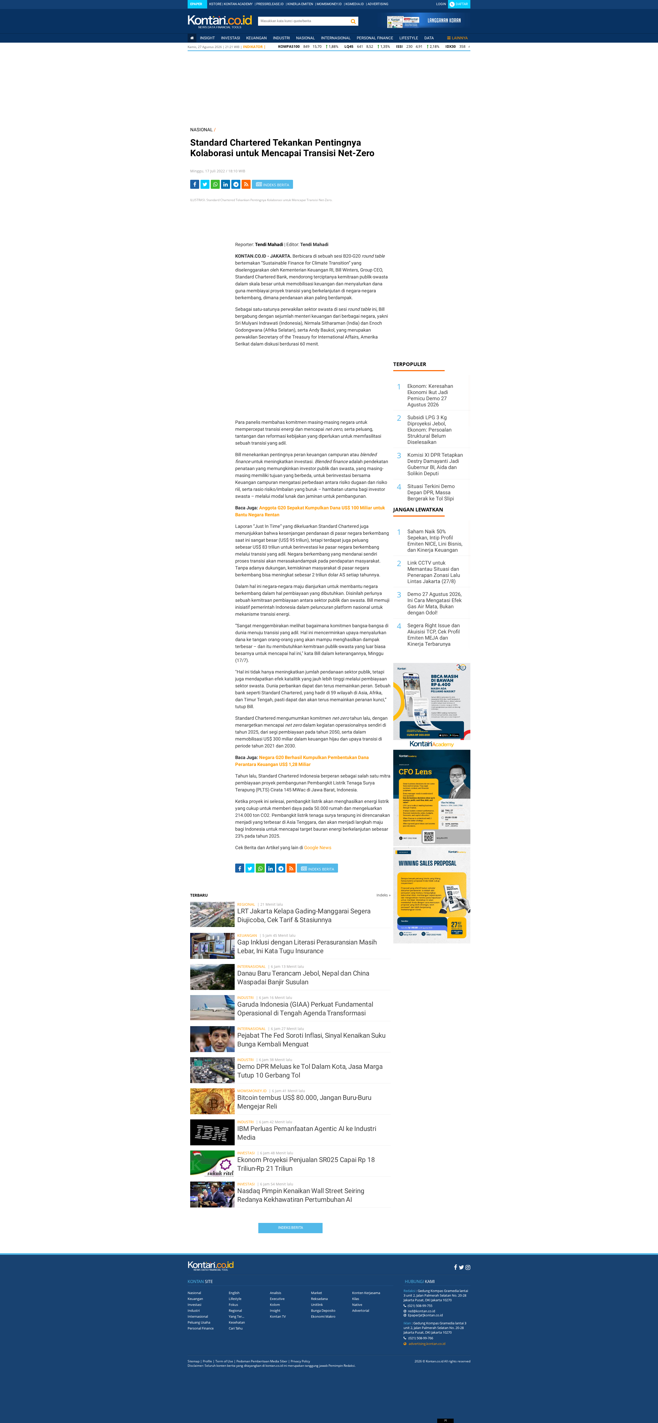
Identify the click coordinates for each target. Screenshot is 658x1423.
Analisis (275, 1292)
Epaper (196, 4)
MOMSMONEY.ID (329, 4)
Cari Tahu (236, 1328)
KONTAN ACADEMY (238, 4)
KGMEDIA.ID (354, 4)
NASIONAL (201, 129)
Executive (277, 1298)
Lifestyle (408, 38)
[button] (353, 21)
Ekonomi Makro (323, 1316)
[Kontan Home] (192, 38)
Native (357, 1304)
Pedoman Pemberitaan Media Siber (261, 1361)
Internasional (336, 38)
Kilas (355, 1298)
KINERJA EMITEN (300, 4)
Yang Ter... (236, 1316)
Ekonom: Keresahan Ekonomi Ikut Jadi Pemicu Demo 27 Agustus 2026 (430, 395)
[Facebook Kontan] (455, 1267)
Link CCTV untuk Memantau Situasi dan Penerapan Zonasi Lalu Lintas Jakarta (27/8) (433, 572)
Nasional (305, 38)
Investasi (230, 38)
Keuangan (256, 38)
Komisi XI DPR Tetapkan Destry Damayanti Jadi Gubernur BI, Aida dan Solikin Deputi (435, 464)
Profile (207, 1361)
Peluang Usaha (199, 1322)
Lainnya (460, 38)
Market (316, 1292)
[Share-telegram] (235, 184)
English (234, 1292)
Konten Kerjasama (366, 1292)
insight (207, 38)
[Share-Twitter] (204, 184)
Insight (275, 1310)
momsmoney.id (252, 1090)
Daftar (462, 4)
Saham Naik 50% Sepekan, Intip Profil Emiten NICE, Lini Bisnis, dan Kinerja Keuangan (434, 540)
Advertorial (360, 1310)
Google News (317, 847)
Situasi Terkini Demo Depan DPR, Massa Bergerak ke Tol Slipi (431, 492)
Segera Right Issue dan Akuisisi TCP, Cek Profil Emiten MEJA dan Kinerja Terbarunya (433, 634)
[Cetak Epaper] (423, 26)
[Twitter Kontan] (461, 1267)
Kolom (275, 1304)
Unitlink (317, 1304)
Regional (246, 904)
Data (429, 38)
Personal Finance (375, 38)
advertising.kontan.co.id (425, 1343)
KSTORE (215, 4)
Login (441, 4)
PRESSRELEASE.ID (270, 4)
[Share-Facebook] (194, 184)
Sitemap (193, 1361)
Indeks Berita (290, 1227)
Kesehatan (237, 1322)
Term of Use (224, 1361)
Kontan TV (278, 1316)
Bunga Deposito (323, 1310)
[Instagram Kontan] (467, 1267)
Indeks (384, 895)
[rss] (246, 184)
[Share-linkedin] (225, 184)
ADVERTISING (378, 4)
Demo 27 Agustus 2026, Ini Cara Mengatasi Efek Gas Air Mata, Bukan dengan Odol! (434, 603)
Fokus (233, 1304)
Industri (281, 38)
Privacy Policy (300, 1361)
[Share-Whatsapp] (215, 184)
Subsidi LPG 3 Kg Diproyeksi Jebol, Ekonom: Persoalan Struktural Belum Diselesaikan (429, 429)
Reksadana (319, 1298)
